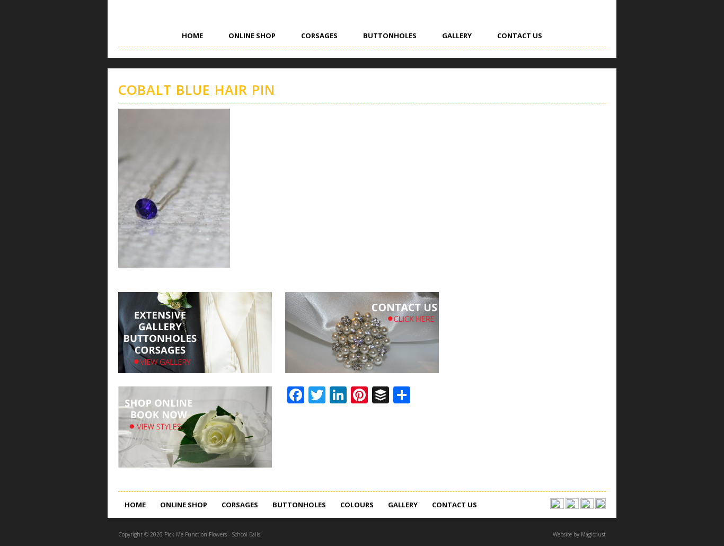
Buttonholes (390, 35)
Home (192, 35)
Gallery (457, 35)
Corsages (319, 35)
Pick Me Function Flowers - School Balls (196, 57)
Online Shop (252, 35)
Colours (357, 504)
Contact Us (519, 35)
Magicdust (593, 534)
